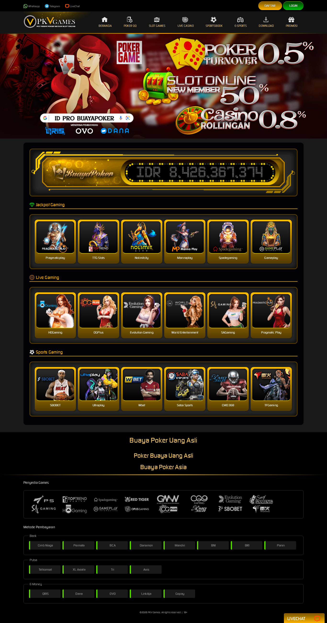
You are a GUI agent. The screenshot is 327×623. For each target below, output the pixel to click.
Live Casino (186, 26)
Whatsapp (34, 6)
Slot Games (157, 26)
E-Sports (241, 26)
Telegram (55, 6)
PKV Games (154, 612)
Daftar (270, 6)
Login (293, 6)
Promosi (292, 26)
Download (266, 26)
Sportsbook (214, 26)
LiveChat (75, 6)
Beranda (105, 26)
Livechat (296, 618)
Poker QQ (130, 26)
